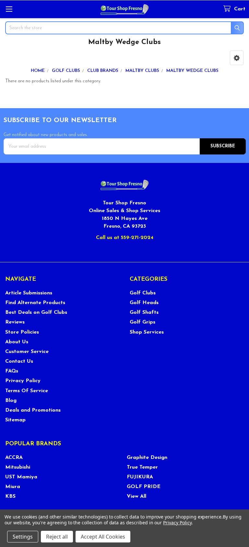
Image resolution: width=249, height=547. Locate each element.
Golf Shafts (144, 312)
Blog (11, 400)
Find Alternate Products (35, 302)
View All (136, 496)
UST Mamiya (21, 477)
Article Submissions (28, 293)
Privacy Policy (23, 380)
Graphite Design (147, 457)
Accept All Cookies (103, 536)
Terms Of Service (26, 390)
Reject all (57, 536)
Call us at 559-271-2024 (124, 237)
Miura (12, 486)
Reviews (15, 322)
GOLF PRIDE (143, 486)
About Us (16, 342)
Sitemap (15, 420)
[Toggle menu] (9, 9)
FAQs (11, 371)
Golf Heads (144, 302)
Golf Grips (142, 322)
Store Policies (22, 332)
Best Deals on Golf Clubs (36, 312)
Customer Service (27, 351)
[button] (236, 58)
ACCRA (14, 457)
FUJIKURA (140, 477)
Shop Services (147, 332)
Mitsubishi (17, 467)
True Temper (142, 467)
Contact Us (19, 361)
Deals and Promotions (33, 410)
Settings (23, 536)
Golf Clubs (143, 293)
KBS (10, 496)
